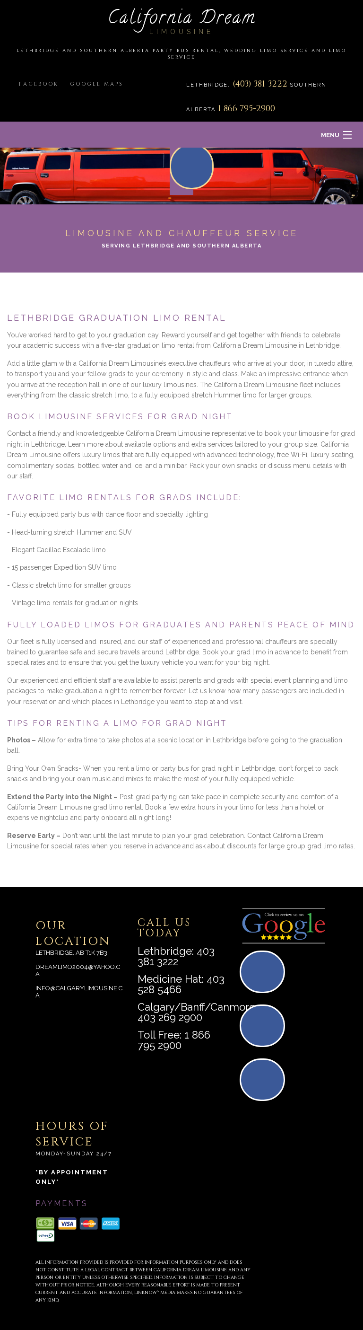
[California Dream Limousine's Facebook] (265, 1029)
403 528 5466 (181, 984)
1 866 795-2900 (246, 109)
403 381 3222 (176, 956)
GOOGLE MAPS (96, 84)
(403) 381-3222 (261, 84)
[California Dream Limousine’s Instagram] (265, 1083)
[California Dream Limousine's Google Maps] (265, 975)
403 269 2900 (170, 1017)
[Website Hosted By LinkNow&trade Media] (299, 1258)
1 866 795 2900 (174, 1040)
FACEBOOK (39, 84)
